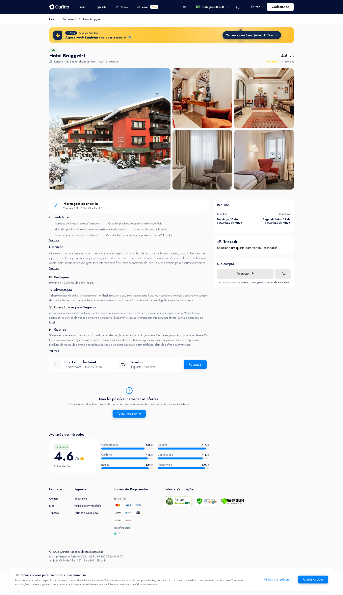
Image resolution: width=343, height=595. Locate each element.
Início (82, 7)
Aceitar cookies (313, 579)
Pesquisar (195, 364)
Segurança (80, 499)
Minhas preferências (277, 579)
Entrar (255, 7)
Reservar (243, 274)
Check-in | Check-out (80, 362)
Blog (52, 506)
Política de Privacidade (277, 282)
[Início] (59, 7)
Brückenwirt (69, 19)
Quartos (137, 362)
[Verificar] (232, 501)
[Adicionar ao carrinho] (283, 274)
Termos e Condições (251, 282)
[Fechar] (289, 35)
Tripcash (100, 7)
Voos (149, 7)
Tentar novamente (129, 413)
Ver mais (54, 240)
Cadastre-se (280, 7)
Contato (53, 499)
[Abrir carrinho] (237, 7)
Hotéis (124, 7)
